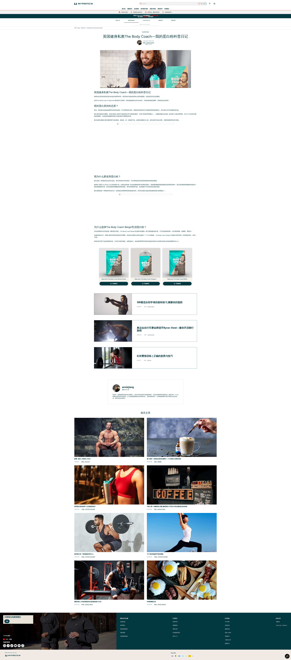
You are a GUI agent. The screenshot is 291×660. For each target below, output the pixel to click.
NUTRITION (145, 32)
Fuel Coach (203, 3)
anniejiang (151, 306)
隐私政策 (227, 629)
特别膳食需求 (176, 632)
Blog (79, 27)
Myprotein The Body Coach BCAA (177, 279)
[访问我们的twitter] (19, 645)
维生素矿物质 (144, 8)
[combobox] (173, 3)
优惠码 (278, 621)
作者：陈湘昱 (157, 461)
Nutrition (131, 20)
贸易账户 (227, 636)
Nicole (149, 360)
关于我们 (227, 621)
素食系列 (160, 8)
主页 (75, 27)
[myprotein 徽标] (83, 3)
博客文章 (175, 629)
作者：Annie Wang (160, 604)
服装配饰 (175, 625)
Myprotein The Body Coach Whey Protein (114, 279)
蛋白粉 (123, 8)
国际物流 (122, 632)
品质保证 (227, 625)
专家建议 (166, 8)
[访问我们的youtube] (15, 645)
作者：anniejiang (148, 42)
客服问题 (122, 621)
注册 (7, 621)
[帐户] (210, 4)
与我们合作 (228, 639)
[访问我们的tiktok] (11, 645)
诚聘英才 (227, 643)
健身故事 (173, 20)
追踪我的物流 (124, 636)
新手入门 (175, 636)
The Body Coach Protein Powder (95, 27)
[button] (287, 656)
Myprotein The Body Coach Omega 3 (145, 279)
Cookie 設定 (6, 635)
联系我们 (122, 625)
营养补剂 (175, 621)
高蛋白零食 (153, 8)
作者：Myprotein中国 (88, 509)
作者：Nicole (85, 461)
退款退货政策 (124, 629)
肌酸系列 (129, 8)
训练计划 (118, 20)
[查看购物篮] (214, 3)
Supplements (146, 20)
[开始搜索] (141, 3)
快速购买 (115, 283)
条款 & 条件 (228, 632)
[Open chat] (22, 645)
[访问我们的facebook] (8, 645)
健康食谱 (161, 20)
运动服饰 (136, 8)
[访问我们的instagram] (4, 645)
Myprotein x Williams (281, 625)
